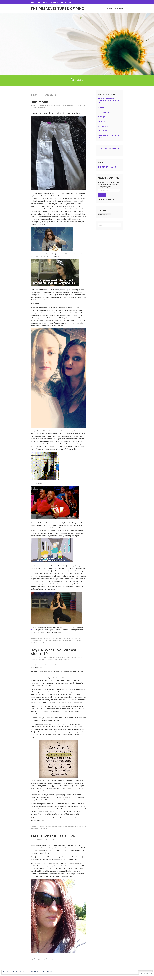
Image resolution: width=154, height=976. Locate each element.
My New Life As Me (61, 105)
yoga (44, 642)
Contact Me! (119, 8)
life (42, 640)
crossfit (53, 638)
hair (46, 959)
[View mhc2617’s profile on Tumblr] (116, 167)
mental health (48, 640)
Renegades (101, 107)
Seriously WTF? (70, 105)
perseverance (70, 640)
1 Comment (43, 828)
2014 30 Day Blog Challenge (43, 826)
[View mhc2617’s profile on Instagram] (108, 167)
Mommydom (67, 657)
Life (54, 105)
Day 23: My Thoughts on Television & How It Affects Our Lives (108, 100)
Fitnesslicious (49, 105)
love (66, 826)
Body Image (38, 638)
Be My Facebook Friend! (109, 148)
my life (64, 640)
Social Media (51, 659)
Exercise (58, 638)
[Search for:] (109, 225)
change (37, 959)
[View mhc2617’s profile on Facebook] (99, 167)
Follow (102, 195)
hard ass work (70, 638)
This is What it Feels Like (53, 836)
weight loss (39, 642)
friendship (54, 826)
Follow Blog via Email (108, 178)
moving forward (57, 640)
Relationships (34, 659)
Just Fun (50, 839)
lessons (38, 640)
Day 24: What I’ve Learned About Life (53, 652)
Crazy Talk (60, 657)
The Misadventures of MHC (57, 8)
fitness (63, 638)
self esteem (78, 640)
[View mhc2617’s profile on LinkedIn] (112, 167)
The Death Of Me (103, 112)
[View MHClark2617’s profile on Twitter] (104, 167)
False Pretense (103, 131)
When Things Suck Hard (41, 107)
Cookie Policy (36, 972)
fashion (42, 959)
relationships (34, 828)
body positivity (46, 638)
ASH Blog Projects (52, 657)
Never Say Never (103, 126)
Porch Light (101, 117)
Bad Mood (39, 102)
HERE (33, 630)
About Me (109, 8)
